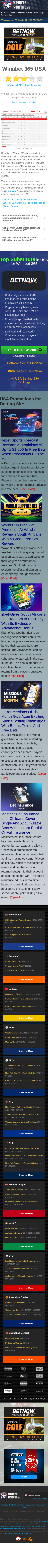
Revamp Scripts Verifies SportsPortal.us (18, 1533)
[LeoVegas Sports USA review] (39, 1370)
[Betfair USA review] (39, 1385)
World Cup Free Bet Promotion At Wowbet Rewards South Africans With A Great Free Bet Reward (21, 534)
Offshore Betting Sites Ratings (31, 13)
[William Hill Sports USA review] (8, 1370)
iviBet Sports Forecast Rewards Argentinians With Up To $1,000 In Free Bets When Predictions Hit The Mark (24, 449)
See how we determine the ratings (24, 102)
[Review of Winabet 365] (24, 80)
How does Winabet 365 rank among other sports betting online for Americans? (24, 218)
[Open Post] (27, 489)
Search (43, 1505)
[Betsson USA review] (39, 1392)
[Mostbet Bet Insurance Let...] (21, 809)
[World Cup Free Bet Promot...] (21, 520)
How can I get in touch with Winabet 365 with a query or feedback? (24, 239)
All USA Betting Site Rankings (25, 380)
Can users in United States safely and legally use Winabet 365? (24, 229)
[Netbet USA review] (23, 1377)
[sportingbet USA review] (39, 1377)
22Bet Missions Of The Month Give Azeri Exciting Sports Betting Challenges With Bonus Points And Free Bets (23, 721)
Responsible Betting (32, 1505)
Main (13, 13)
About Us (4, 1505)
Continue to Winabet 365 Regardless (20, 199)
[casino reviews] (10, 1498)
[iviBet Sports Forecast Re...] (21, 436)
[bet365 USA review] (23, 1385)
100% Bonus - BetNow (24, 356)
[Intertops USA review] (8, 1392)
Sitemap (24, 1507)
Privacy (21, 1505)
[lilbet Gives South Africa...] (21, 610)
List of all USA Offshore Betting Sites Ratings (24, 203)
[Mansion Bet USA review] (8, 1377)
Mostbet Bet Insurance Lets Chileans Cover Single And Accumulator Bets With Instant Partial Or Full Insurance (21, 823)
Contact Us (13, 1505)
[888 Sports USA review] (23, 1370)
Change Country (10, 206)
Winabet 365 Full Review (24, 85)
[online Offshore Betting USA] (15, 9)
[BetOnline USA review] (8, 1385)
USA (4, 13)
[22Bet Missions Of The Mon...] (21, 707)
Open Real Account (22, 350)
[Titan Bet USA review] (23, 1392)
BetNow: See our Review (24, 363)
